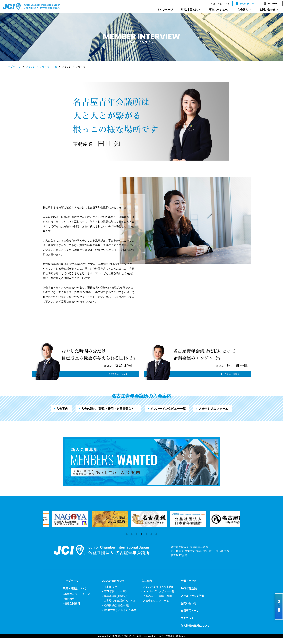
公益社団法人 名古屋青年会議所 (31, 6)
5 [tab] (146, 534)
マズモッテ (187, 618)
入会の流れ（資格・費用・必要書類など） (107, 409)
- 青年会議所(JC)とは (114, 596)
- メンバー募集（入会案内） (158, 586)
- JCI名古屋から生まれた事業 (119, 610)
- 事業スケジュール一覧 (77, 594)
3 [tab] (136, 534)
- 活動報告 (69, 598)
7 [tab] (156, 534)
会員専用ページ (244, 3)
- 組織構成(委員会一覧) (115, 605)
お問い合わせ (269, 9)
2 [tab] (131, 534)
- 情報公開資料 (71, 603)
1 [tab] (126, 534)
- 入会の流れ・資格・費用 (157, 596)
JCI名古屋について (113, 581)
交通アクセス (189, 581)
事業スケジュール (219, 9)
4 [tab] (141, 534)
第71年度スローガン (220, 4)
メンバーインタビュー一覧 (41, 66)
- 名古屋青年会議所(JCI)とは (118, 600)
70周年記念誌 (189, 588)
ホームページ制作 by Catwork (169, 636)
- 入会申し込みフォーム (155, 600)
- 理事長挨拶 (109, 586)
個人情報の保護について (195, 625)
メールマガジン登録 (192, 595)
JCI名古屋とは (191, 9)
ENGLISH (270, 3)
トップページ (165, 9)
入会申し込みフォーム (211, 409)
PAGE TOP (278, 606)
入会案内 (245, 9)
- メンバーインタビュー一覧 (158, 591)
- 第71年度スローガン (115, 591)
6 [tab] (151, 534)
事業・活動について (74, 588)
